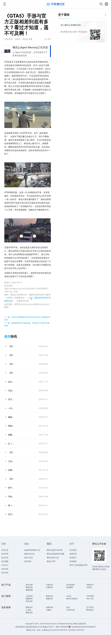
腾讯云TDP (51, 561)
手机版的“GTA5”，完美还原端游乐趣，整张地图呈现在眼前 (11, 496)
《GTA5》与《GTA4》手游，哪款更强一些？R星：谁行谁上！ (11, 355)
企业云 (68, 596)
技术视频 (4, 561)
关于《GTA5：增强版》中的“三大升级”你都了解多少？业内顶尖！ (11, 399)
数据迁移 (29, 612)
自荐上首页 (28, 557)
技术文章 (4, 550)
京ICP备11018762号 (76, 630)
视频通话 (29, 598)
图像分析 (49, 598)
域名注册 (29, 584)
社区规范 (73, 550)
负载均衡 (49, 607)
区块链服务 (70, 584)
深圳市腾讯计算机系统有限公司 (27, 626)
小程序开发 (70, 609)
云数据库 (49, 587)
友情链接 (73, 561)
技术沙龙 (4, 557)
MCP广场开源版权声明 (78, 565)
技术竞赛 (27, 561)
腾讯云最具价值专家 (54, 550)
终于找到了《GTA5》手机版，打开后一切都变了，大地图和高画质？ (11, 487)
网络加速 (29, 587)
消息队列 (89, 584)
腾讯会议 (49, 596)
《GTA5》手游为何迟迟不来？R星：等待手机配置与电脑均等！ (11, 363)
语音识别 (29, 601)
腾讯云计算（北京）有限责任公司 (39, 630)
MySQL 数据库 (72, 598)
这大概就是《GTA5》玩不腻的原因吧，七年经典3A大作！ (11, 381)
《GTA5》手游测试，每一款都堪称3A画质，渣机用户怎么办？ (11, 452)
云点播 (28, 609)
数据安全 (29, 607)
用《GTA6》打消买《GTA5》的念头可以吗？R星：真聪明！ (11, 505)
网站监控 (89, 609)
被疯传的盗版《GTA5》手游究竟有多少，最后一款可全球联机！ (11, 417)
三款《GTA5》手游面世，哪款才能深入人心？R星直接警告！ (11, 461)
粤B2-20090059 (62, 626)
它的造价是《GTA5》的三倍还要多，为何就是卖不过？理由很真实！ (11, 390)
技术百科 (4, 568)
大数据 (48, 609)
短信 (68, 607)
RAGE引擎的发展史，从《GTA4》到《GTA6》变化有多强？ (11, 425)
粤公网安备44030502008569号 (83, 626)
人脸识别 (29, 596)
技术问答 (4, 553)
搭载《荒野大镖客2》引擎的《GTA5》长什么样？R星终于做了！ (11, 434)
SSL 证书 (90, 598)
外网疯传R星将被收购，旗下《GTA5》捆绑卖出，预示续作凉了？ (11, 470)
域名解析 (69, 587)
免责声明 (73, 553)
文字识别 (89, 607)
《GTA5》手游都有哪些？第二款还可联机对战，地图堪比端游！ (11, 372)
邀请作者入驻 (29, 553)
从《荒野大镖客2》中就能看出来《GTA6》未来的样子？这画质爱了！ (11, 443)
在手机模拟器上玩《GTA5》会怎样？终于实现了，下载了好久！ (11, 514)
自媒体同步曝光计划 (32, 550)
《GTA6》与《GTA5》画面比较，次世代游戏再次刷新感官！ (11, 478)
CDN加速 (90, 596)
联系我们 (73, 557)
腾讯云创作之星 (53, 557)
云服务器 (49, 584)
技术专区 (4, 572)
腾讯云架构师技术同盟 (55, 553)
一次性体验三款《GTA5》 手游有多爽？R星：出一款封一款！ (11, 408)
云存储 (89, 587)
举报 (49, 39)
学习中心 (4, 565)
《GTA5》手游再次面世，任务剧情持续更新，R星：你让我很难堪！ (11, 346)
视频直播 (29, 589)
